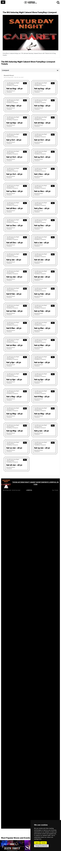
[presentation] (3, 846)
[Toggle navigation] (3, 2)
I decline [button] (43, 842)
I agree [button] (37, 842)
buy (25, 83)
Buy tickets (55, 490)
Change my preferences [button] (41, 845)
